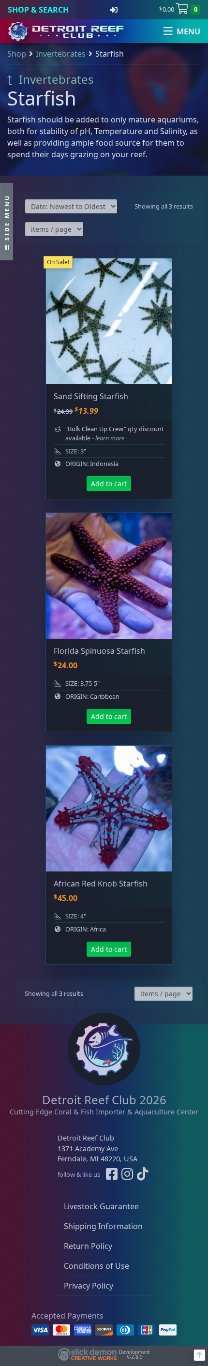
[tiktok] (143, 1174)
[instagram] (127, 1174)
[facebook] (112, 1174)
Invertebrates (61, 53)
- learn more (108, 438)
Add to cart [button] (109, 483)
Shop (16, 53)
